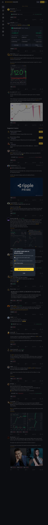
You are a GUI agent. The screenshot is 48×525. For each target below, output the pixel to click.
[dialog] (24, 262)
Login (24, 273)
